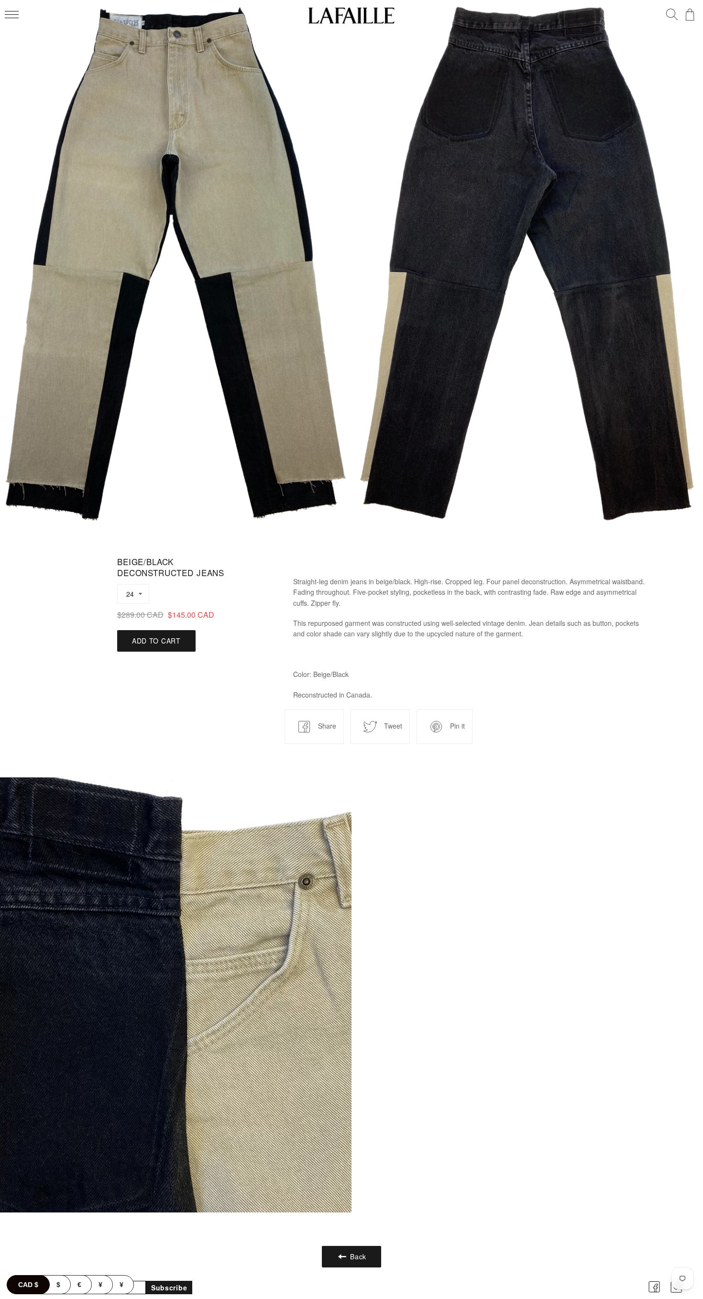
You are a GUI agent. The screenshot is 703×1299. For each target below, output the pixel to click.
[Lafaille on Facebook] (654, 1294)
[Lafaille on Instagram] (676, 1294)
